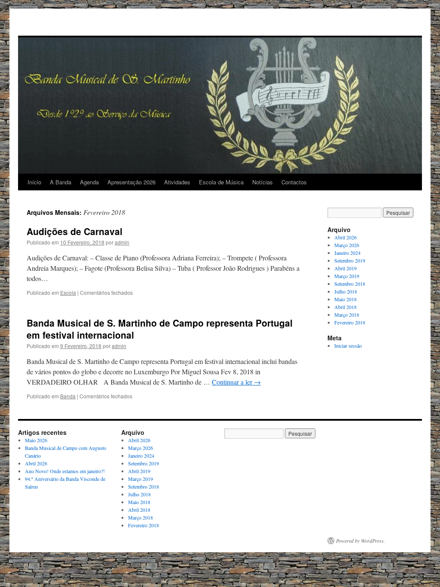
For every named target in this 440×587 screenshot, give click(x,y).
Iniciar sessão (348, 345)
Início (34, 182)
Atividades (177, 182)
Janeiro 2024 (347, 252)
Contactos (294, 182)
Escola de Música (221, 182)
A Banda (60, 182)
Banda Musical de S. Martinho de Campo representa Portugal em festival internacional (160, 328)
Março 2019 (346, 275)
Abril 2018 (345, 306)
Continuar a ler (236, 381)
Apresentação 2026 (131, 182)
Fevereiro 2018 (349, 322)
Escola (68, 292)
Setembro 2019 (349, 260)
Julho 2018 (345, 291)
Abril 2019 (345, 268)
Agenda (89, 182)
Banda (68, 396)
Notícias (262, 182)
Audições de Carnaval (74, 231)
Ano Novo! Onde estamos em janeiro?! (65, 471)
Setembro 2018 (349, 283)
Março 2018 (346, 314)
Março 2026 (346, 245)
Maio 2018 (345, 299)
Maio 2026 (36, 440)
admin (122, 242)
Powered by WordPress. (360, 540)
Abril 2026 (345, 237)
